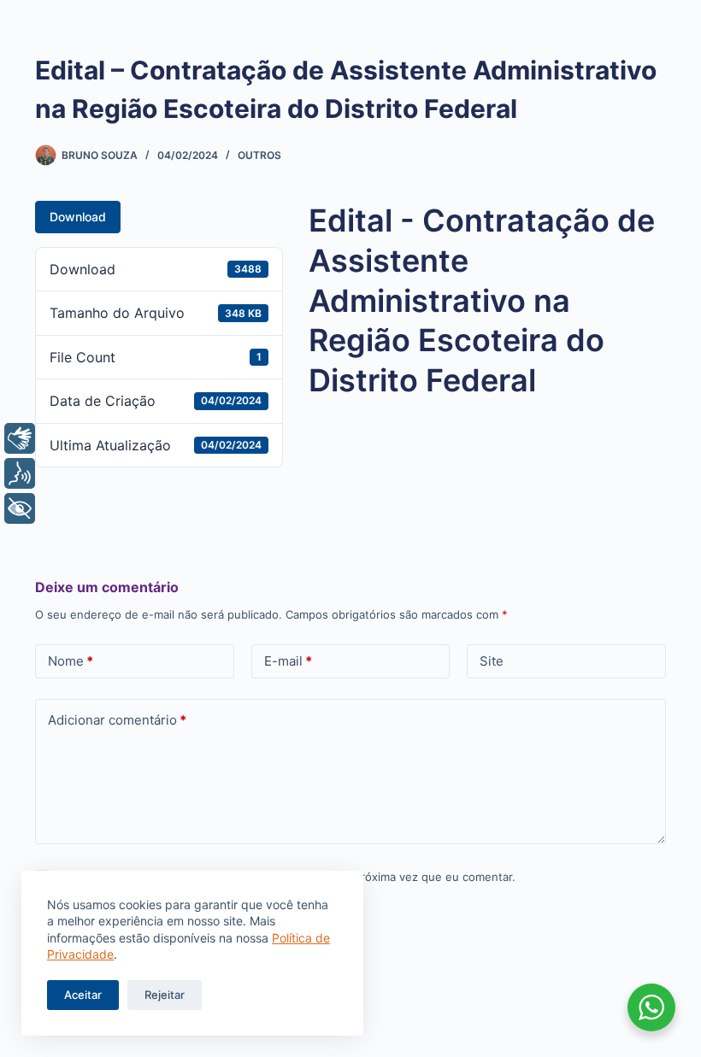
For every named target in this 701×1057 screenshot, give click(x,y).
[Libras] (19, 438)
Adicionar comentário (117, 720)
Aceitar (83, 994)
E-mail (288, 661)
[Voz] (19, 473)
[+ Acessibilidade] (19, 508)
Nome (70, 661)
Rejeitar (164, 994)
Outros (259, 155)
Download (78, 216)
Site (492, 661)
